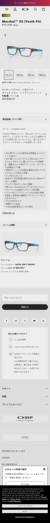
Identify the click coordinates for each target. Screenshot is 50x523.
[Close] (44, 469)
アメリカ (25, 484)
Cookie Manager (14, 501)
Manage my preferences (25, 517)
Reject (25, 511)
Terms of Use (15, 499)
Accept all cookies (25, 506)
